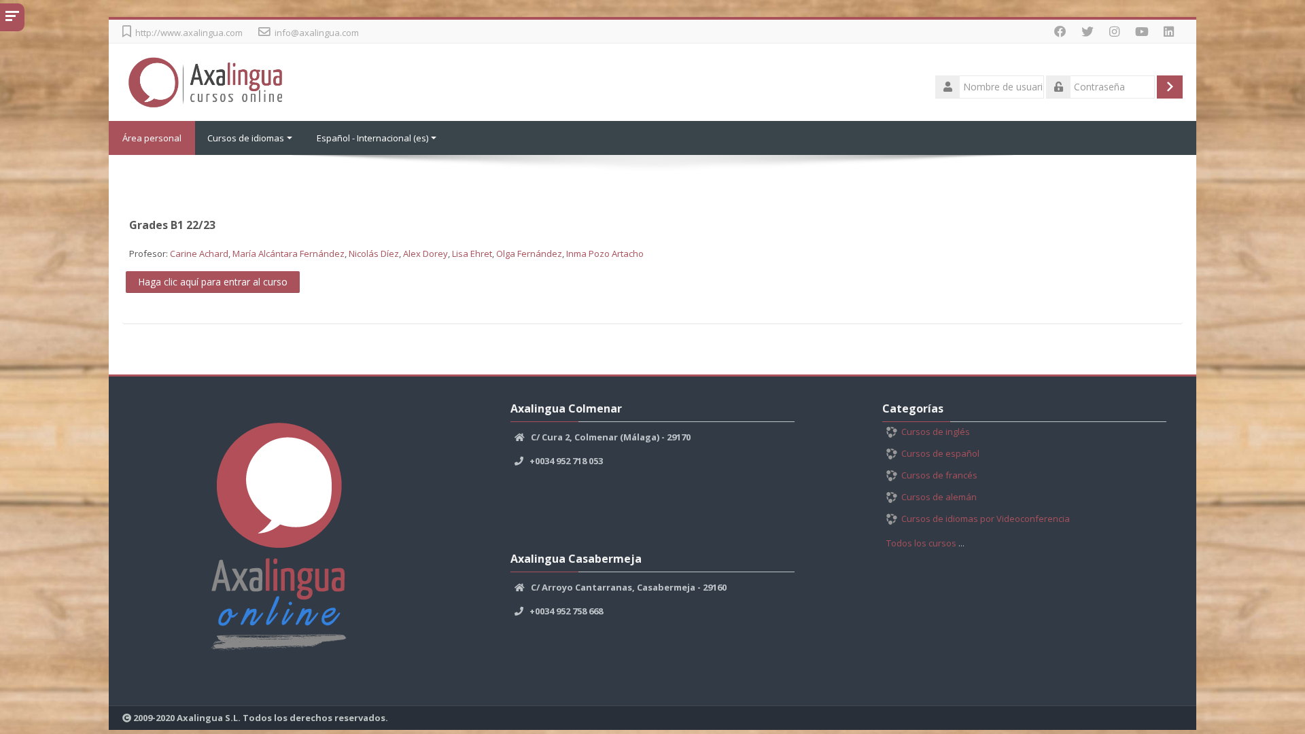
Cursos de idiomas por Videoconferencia (985, 518)
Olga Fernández (529, 253)
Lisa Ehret (472, 253)
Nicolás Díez (374, 253)
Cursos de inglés (935, 431)
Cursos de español (940, 453)
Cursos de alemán (939, 497)
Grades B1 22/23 (172, 224)
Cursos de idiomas (245, 138)
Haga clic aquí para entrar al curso (213, 281)
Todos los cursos (921, 543)
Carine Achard (199, 253)
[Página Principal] (209, 81)
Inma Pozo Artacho (605, 253)
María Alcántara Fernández (288, 253)
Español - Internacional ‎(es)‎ (372, 138)
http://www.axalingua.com (189, 33)
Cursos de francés (939, 475)
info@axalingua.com (317, 33)
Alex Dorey (425, 253)
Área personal (151, 138)
